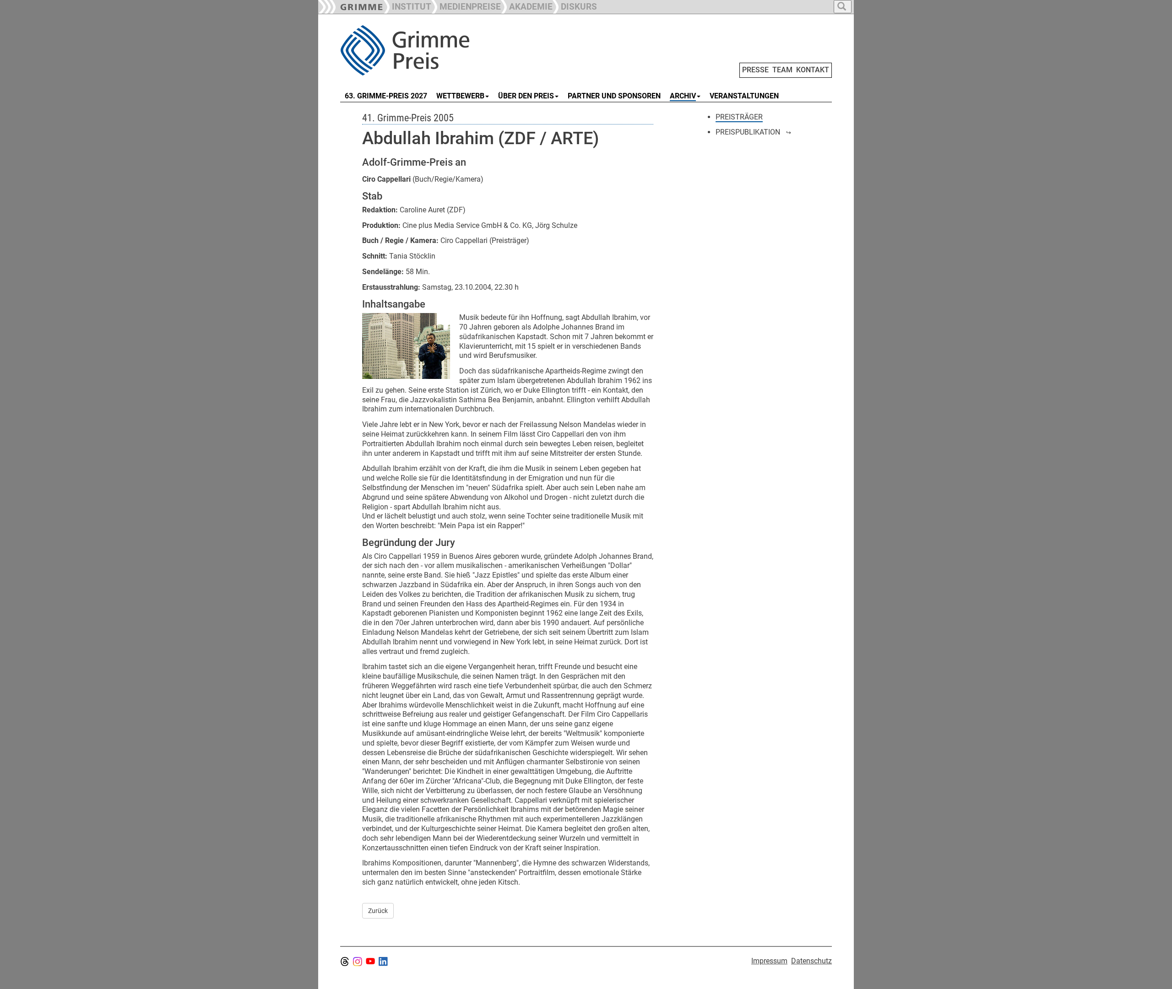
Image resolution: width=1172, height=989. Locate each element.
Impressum (769, 961)
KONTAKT (812, 69)
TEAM (782, 69)
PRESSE (755, 69)
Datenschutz (811, 961)
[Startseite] (443, 50)
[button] (466, 5)
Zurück (378, 910)
